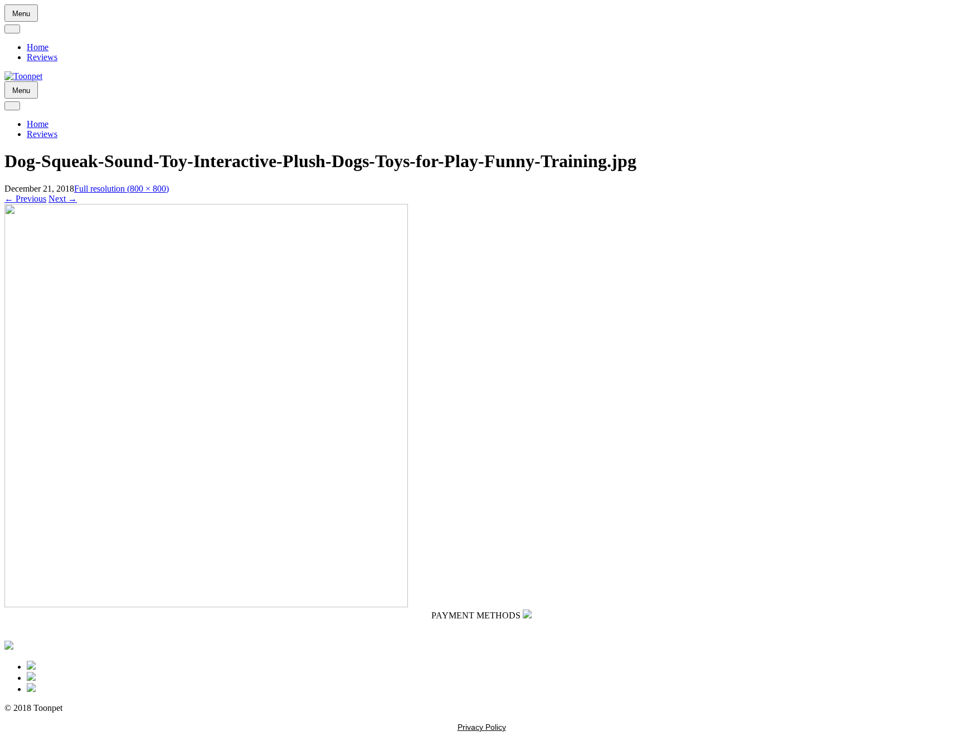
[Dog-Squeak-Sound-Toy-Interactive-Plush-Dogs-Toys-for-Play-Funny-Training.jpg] (206, 604)
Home (37, 47)
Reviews (42, 57)
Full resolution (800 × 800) (121, 188)
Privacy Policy (482, 727)
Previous (25, 198)
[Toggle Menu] (12, 29)
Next (62, 198)
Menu (21, 13)
